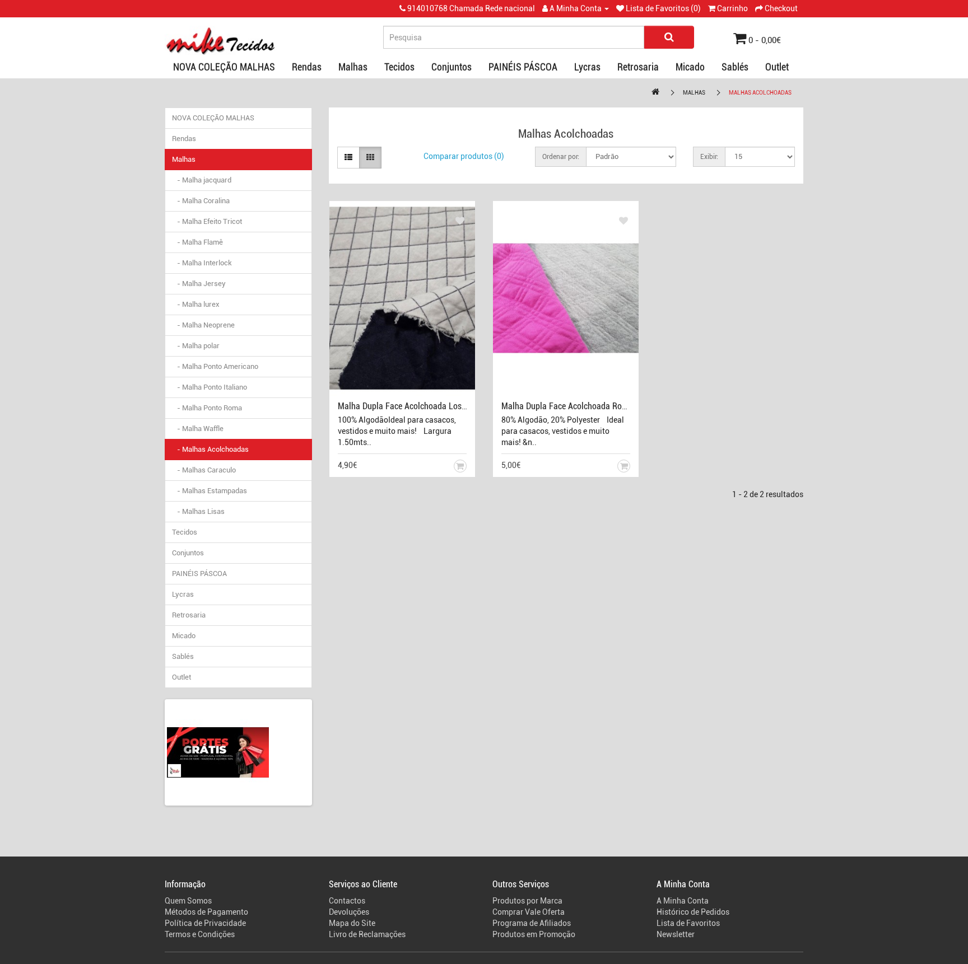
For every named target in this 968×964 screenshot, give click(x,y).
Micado (690, 67)
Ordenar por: (560, 157)
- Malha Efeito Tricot (207, 221)
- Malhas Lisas (198, 511)
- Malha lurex (196, 304)
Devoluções (349, 911)
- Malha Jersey (199, 283)
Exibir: (709, 157)
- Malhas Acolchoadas (210, 449)
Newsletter (676, 934)
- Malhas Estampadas (209, 490)
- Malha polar (196, 345)
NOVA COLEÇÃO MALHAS (224, 67)
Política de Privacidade (205, 923)
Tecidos (399, 67)
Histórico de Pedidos (693, 911)
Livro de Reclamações (367, 934)
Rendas (307, 67)
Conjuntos (451, 67)
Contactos (347, 900)
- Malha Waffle (198, 428)
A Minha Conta (683, 900)
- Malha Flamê (197, 242)
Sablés (735, 67)
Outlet (777, 67)
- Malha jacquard (201, 180)
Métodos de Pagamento (206, 911)
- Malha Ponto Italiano (209, 387)
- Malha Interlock (202, 263)
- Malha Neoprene (203, 325)
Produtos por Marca (527, 900)
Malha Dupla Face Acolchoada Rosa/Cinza (577, 406)
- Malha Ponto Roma (207, 408)
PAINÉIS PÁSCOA (522, 67)
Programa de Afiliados (531, 923)
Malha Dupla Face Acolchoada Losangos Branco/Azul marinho (450, 406)
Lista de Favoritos (688, 923)
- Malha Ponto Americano (215, 366)
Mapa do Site (352, 923)
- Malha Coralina (201, 200)
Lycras (587, 67)
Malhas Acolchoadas (760, 93)
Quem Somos (188, 900)
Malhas (352, 67)
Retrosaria (638, 67)
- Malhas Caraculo (204, 470)
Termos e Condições (200, 934)
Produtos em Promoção (533, 934)
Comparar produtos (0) (464, 156)
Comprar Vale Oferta (528, 911)
